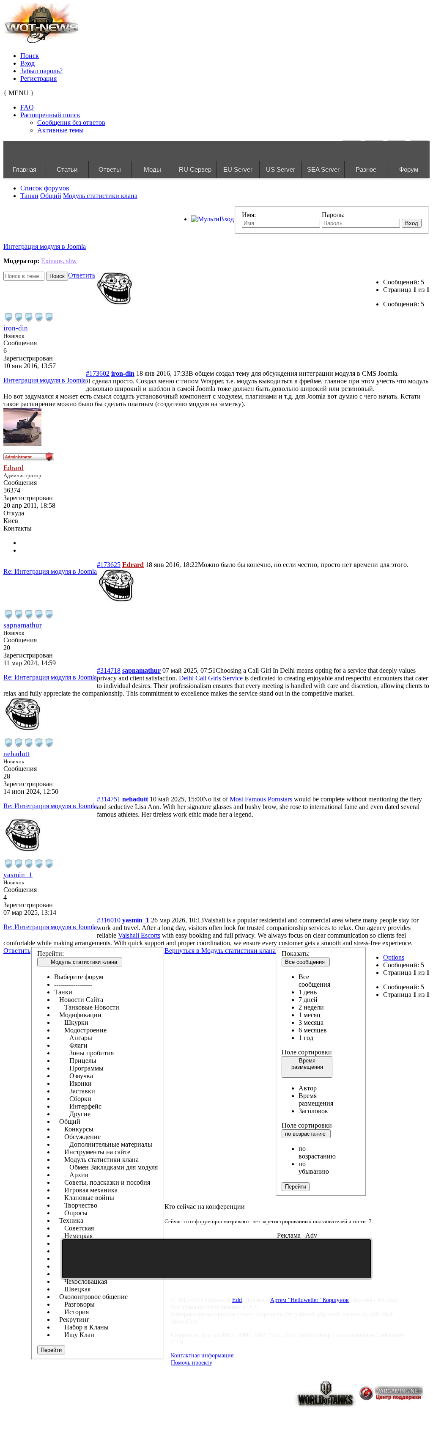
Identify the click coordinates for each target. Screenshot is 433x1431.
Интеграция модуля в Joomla (44, 246)
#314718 (109, 670)
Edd (237, 1299)
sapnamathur (22, 625)
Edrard (13, 468)
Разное (366, 169)
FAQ (27, 107)
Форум (408, 169)
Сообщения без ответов (71, 122)
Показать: (296, 953)
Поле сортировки (307, 1052)
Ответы (110, 169)
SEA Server (323, 169)
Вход (27, 63)
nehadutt (16, 754)
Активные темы (60, 130)
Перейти (51, 1350)
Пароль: (333, 214)
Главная (24, 169)
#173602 (98, 373)
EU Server (237, 169)
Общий (50, 195)
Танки (29, 195)
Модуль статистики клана (100, 195)
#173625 (109, 564)
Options (393, 957)
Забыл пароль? (41, 70)
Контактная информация (202, 1355)
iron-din (15, 328)
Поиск (29, 55)
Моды (152, 169)
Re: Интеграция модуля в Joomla (50, 571)
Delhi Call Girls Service (211, 678)
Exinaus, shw (59, 260)
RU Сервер (195, 169)
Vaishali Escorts (139, 935)
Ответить (81, 275)
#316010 (109, 920)
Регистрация (38, 78)
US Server (280, 169)
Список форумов (44, 188)
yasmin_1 (18, 875)
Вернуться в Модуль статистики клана (220, 950)
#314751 (109, 799)
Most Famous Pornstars (261, 799)
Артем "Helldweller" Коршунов (309, 1299)
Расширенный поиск (50, 114)
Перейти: (50, 953)
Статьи (67, 169)
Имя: (249, 214)
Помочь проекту (191, 1362)
